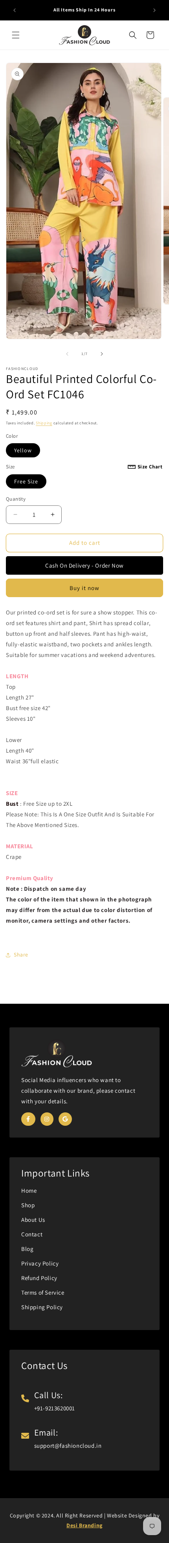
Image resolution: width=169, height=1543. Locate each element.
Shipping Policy (42, 1307)
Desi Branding (84, 1525)
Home (29, 1190)
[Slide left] (67, 354)
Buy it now (84, 588)
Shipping (44, 423)
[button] (15, 35)
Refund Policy (39, 1278)
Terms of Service (42, 1292)
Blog (27, 1249)
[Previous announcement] (14, 10)
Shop (28, 1205)
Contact (31, 1234)
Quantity (16, 499)
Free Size (26, 481)
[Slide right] (101, 354)
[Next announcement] (154, 10)
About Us (33, 1219)
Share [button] (21, 954)
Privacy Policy (40, 1263)
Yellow (23, 450)
